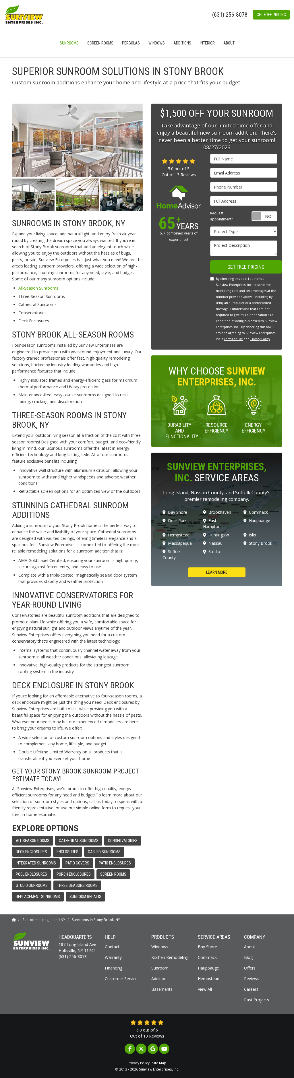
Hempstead (178, 535)
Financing (113, 968)
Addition (159, 978)
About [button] (229, 43)
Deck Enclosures (31, 852)
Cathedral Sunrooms (78, 840)
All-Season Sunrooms (38, 288)
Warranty (113, 957)
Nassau (215, 543)
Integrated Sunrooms (36, 863)
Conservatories (123, 840)
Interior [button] (207, 43)
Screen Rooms (113, 874)
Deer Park (177, 520)
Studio (214, 551)
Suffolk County (172, 554)
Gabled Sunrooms (104, 852)
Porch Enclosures (74, 874)
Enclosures (67, 852)
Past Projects (256, 1000)
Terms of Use (233, 339)
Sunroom (160, 968)
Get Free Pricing (271, 14)
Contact (112, 946)
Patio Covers (77, 863)
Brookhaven (219, 512)
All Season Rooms (32, 840)
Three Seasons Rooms (77, 885)
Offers (250, 968)
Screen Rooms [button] (100, 43)
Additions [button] (182, 43)
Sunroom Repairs (85, 896)
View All (205, 989)
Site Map (159, 1062)
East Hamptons (213, 523)
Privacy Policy (260, 339)
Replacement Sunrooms (38, 896)
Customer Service (121, 978)
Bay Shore (177, 512)
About (249, 946)
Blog (248, 957)
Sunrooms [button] (69, 43)
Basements (162, 989)
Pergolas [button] (131, 43)
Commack (258, 512)
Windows (159, 946)
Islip (252, 535)
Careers (251, 989)
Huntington (218, 535)
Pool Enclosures (31, 874)
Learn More (216, 572)
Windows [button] (156, 43)
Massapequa (180, 543)
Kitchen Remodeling (169, 957)
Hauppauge (259, 520)
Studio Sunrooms (32, 885)
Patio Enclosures (115, 863)
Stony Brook (260, 543)
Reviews (251, 978)
